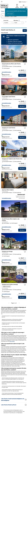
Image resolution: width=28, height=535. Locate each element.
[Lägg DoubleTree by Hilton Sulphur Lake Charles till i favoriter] (25, 219)
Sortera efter (5, 20)
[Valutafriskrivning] (19, 20)
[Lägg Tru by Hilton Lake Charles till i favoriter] (25, 97)
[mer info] (25, 70)
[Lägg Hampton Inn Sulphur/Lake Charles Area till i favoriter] (25, 159)
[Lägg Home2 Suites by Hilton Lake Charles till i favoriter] (25, 64)
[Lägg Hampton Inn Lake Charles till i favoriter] (25, 128)
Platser (2, 11)
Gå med (21, 7)
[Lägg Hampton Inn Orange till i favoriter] (25, 252)
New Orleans (12, 341)
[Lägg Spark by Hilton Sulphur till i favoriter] (25, 190)
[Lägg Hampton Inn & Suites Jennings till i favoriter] (25, 285)
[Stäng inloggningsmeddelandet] (26, 9)
